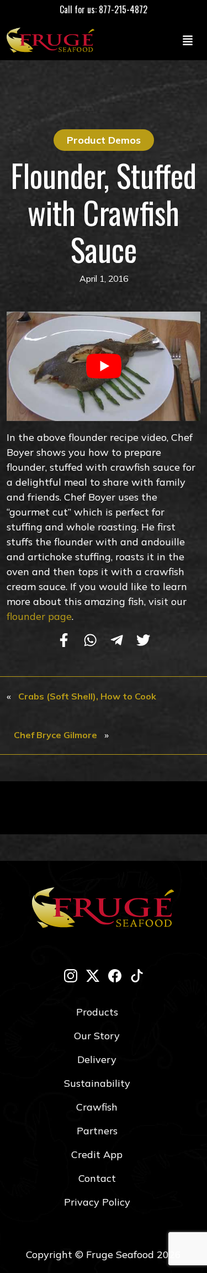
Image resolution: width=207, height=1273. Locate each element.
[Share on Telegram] (117, 641)
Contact (97, 1178)
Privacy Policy (97, 1202)
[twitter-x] (92, 975)
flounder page (39, 616)
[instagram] (70, 975)
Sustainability (97, 1083)
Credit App (97, 1154)
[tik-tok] (137, 975)
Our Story (97, 1035)
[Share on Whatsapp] (90, 641)
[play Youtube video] (103, 366)
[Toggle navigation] (187, 40)
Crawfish (97, 1107)
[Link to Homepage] (53, 40)
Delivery (96, 1059)
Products (97, 1012)
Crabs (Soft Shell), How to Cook (87, 696)
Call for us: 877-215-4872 (103, 9)
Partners (97, 1130)
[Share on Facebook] (64, 641)
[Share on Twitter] (143, 641)
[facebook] (114, 975)
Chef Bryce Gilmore (55, 734)
